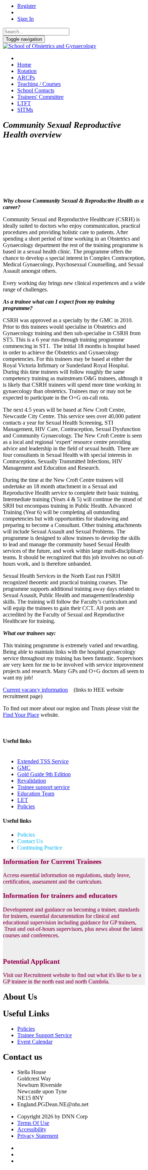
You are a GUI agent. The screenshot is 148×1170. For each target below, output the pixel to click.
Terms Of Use (33, 1123)
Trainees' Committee (40, 97)
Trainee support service (43, 787)
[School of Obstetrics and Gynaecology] (49, 46)
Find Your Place (21, 715)
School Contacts (35, 90)
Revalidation (31, 781)
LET (22, 800)
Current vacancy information (35, 690)
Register (26, 6)
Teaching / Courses (39, 84)
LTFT (24, 103)
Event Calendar (34, 1042)
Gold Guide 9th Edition (44, 774)
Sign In (25, 19)
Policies (26, 806)
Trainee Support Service (44, 1035)
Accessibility (31, 1129)
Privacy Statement (37, 1136)
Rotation (27, 71)
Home (24, 65)
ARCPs (26, 77)
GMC (24, 768)
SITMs (25, 110)
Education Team (35, 794)
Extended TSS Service (43, 761)
